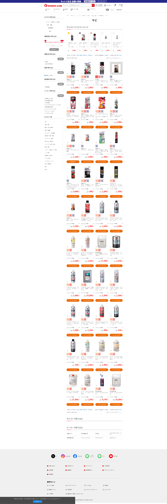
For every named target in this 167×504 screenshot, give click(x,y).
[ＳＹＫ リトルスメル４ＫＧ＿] (116, 380)
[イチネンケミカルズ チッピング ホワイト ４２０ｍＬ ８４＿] (101, 206)
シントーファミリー (86, 437)
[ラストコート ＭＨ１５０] (87, 137)
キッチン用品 (47, 158)
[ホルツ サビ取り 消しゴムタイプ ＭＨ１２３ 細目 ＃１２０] (101, 137)
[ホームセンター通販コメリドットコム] (53, 6)
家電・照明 (47, 147)
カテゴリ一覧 (48, 9)
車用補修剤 (50, 27)
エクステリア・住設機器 (50, 133)
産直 (46, 169)
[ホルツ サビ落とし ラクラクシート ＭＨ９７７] (87, 172)
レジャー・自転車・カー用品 (52, 22)
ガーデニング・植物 (49, 138)
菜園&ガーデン (52, 489)
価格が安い (85, 55)
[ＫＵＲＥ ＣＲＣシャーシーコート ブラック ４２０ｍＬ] (101, 68)
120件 (120, 55)
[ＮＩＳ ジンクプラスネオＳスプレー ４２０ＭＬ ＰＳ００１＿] (87, 345)
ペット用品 (47, 152)
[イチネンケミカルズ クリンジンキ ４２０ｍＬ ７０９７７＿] (73, 276)
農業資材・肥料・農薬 (49, 135)
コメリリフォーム (71, 485)
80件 (117, 55)
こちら (52, 498)
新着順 (81, 55)
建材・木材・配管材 (49, 127)
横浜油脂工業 (70, 437)
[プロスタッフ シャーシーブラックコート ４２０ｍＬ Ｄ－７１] (116, 172)
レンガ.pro (88, 485)
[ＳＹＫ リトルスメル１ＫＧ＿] (101, 380)
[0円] (45, 42)
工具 (46, 121)
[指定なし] (62, 42)
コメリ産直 (51, 485)
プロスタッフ (113, 437)
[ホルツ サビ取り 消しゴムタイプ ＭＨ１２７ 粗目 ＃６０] (87, 102)
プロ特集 (51, 493)
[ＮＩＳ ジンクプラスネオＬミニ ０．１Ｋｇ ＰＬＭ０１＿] (101, 345)
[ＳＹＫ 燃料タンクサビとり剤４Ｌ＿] (101, 241)
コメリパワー (108, 489)
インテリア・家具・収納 (50, 144)
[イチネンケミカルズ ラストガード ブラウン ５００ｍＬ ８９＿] (116, 276)
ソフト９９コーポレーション (115, 433)
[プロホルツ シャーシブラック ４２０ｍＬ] (73, 68)
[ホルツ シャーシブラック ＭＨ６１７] (101, 172)
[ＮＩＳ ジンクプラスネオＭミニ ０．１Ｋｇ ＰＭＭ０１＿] (116, 345)
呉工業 (97, 433)
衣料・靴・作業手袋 (49, 141)
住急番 (106, 485)
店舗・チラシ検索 (74, 9)
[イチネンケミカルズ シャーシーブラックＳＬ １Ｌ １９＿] (116, 241)
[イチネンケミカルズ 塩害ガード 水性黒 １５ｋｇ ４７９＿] (87, 276)
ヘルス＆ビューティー (49, 161)
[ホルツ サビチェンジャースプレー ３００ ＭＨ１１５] (116, 137)
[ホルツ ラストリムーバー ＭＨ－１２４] (73, 206)
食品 (46, 166)
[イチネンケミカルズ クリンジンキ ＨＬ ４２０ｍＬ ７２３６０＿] (87, 310)
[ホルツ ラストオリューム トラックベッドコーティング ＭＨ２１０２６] (73, 172)
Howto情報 (65, 9)
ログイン (112, 9)
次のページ (118, 58)
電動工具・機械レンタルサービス (75, 493)
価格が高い (91, 55)
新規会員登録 (119, 9)
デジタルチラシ (57, 9)
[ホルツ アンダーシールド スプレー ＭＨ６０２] (116, 102)
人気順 (77, 55)
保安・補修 (49, 25)
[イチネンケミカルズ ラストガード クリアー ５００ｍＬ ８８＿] (101, 276)
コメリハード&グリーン (91, 489)
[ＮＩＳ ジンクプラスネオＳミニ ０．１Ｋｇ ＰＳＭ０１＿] (87, 380)
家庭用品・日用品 (48, 155)
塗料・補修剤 (47, 130)
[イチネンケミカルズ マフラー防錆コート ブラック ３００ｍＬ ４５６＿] (87, 206)
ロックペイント (99, 437)
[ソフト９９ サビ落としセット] (101, 102)
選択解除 (61, 59)
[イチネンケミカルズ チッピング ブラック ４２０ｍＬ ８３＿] (116, 206)
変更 (107, 9)
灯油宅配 (69, 489)
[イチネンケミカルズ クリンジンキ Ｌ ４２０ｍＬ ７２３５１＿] (73, 310)
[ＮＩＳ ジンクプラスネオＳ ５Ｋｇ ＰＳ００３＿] (73, 380)
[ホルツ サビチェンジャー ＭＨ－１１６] (87, 68)
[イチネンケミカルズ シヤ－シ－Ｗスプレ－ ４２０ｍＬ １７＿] (73, 345)
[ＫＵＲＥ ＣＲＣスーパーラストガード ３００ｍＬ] (73, 102)
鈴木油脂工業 (84, 433)
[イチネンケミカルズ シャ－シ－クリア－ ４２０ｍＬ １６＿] (116, 310)
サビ (50, 31)
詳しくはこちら (101, 1)
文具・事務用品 (48, 163)
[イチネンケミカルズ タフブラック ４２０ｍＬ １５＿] (101, 310)
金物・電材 (47, 124)
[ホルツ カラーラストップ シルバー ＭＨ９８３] (73, 137)
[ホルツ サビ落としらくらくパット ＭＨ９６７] (116, 68)
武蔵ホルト (69, 433)
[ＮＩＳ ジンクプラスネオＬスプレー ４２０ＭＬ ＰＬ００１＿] (73, 241)
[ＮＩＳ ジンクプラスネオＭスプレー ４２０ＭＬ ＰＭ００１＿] (87, 241)
